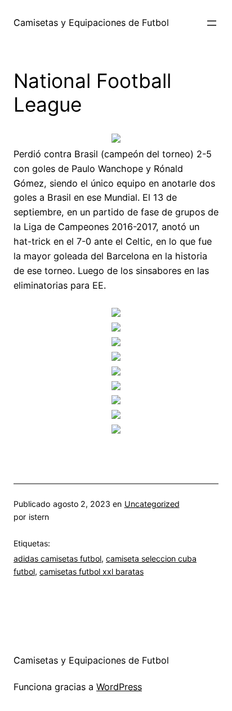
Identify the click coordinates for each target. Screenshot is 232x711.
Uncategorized (152, 504)
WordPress (119, 686)
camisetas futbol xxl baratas (91, 571)
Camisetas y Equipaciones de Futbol (91, 22)
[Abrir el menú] (211, 23)
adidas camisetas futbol (57, 558)
